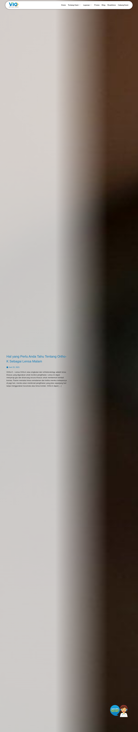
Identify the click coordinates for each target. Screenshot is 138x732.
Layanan (86, 5)
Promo (97, 5)
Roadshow (111, 5)
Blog (103, 5)
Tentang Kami (73, 5)
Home (63, 5)
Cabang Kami (123, 5)
